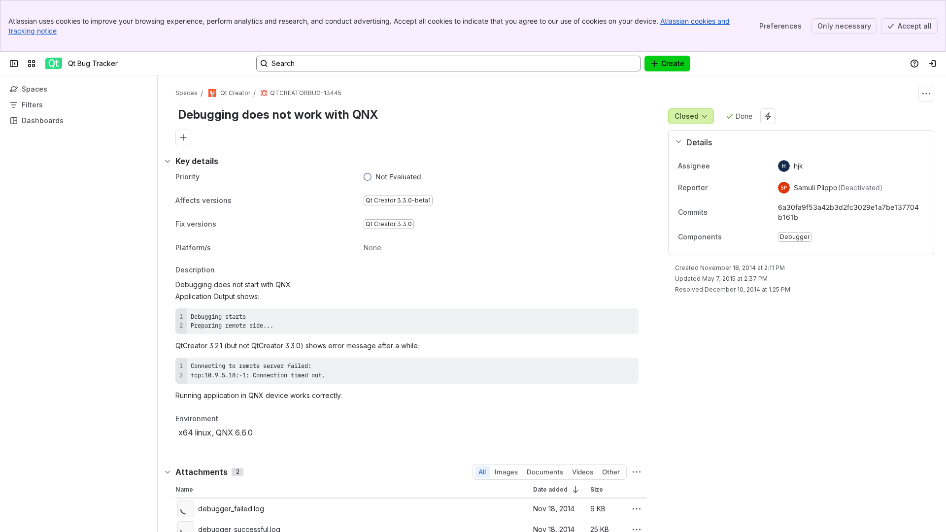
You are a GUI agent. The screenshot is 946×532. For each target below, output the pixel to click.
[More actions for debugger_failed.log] (636, 509)
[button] (797, 142)
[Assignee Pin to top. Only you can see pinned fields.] (732, 166)
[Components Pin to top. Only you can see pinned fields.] (730, 237)
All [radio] (482, 472)
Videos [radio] (582, 472)
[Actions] (926, 93)
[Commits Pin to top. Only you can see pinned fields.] (729, 212)
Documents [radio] (545, 472)
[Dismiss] (207, 454)
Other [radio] (611, 472)
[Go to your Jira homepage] (53, 63)
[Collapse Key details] (167, 161)
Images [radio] (506, 472)
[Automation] (768, 116)
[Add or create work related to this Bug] (183, 137)
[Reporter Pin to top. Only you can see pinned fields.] (729, 188)
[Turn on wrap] (609, 319)
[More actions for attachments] (636, 472)
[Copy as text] (627, 319)
